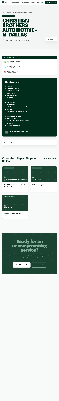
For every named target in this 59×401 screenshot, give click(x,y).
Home (3, 12)
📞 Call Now (51, 39)
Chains (42, 2)
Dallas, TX (9, 12)
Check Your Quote (51, 2)
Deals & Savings (15, 2)
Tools (6, 2)
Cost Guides (25, 2)
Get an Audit (39, 265)
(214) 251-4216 (10, 142)
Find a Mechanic (35, 2)
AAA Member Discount (14, 116)
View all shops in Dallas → (49, 159)
